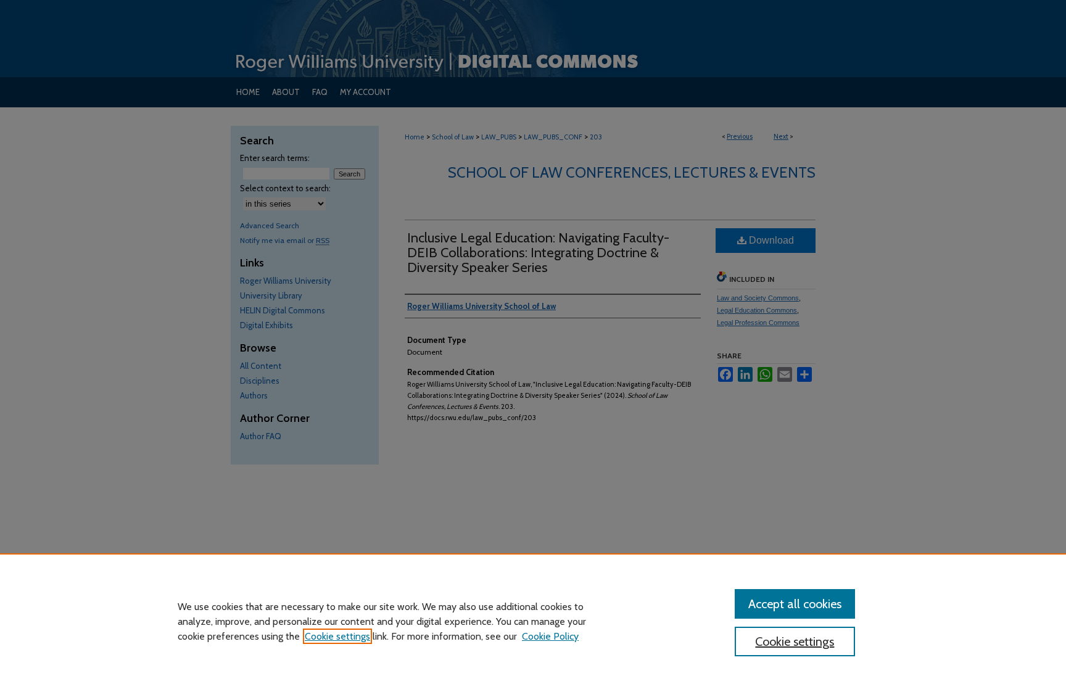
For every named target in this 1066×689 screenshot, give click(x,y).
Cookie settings (337, 636)
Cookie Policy (550, 636)
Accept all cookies (794, 603)
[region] (533, 621)
